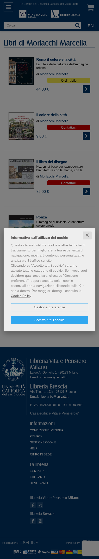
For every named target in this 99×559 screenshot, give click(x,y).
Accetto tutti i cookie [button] (49, 320)
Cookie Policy (21, 296)
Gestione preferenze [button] (49, 307)
